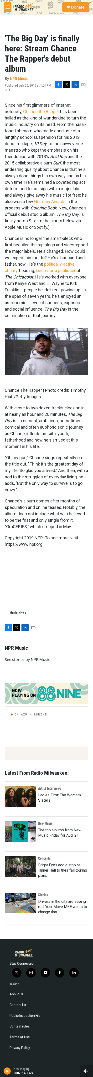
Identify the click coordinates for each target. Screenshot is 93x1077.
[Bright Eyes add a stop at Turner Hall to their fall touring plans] (20, 866)
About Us (16, 994)
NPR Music (19, 78)
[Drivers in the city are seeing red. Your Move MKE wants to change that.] (20, 903)
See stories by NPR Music (27, 659)
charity (11, 270)
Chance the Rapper (41, 111)
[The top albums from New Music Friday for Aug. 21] (20, 831)
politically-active (59, 264)
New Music (45, 823)
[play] (7, 1071)
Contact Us (18, 1005)
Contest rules (20, 1026)
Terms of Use (20, 1037)
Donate (77, 7)
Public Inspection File (25, 1015)
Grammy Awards (50, 201)
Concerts (44, 858)
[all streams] (86, 1071)
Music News (18, 612)
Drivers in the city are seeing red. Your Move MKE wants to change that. (62, 906)
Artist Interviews (49, 788)
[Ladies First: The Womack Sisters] (20, 796)
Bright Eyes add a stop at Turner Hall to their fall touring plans (62, 870)
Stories (43, 894)
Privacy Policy (20, 1048)
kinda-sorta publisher (56, 270)
